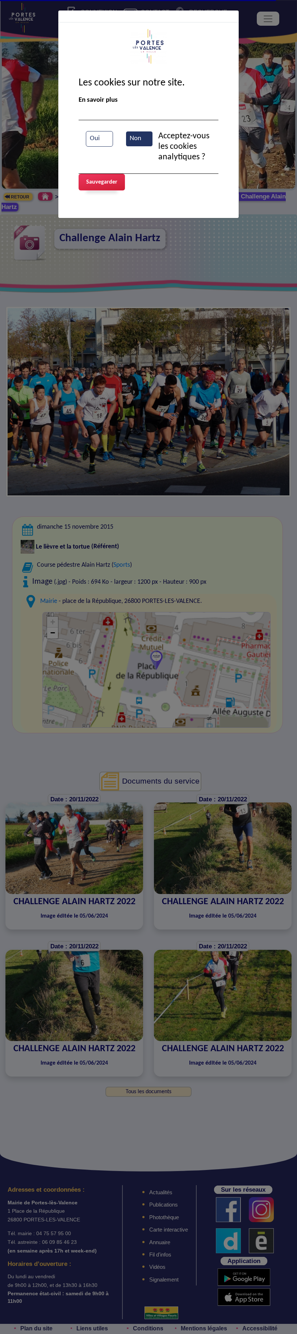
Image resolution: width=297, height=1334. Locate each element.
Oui (95, 138)
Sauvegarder (101, 182)
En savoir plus (98, 100)
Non (135, 138)
